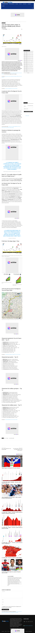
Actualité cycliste (6, 21)
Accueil (2, 21)
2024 (4, 438)
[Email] (10, 31)
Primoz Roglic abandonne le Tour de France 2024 (6, 449)
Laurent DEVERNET (5, 29)
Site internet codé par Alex (29, 625)
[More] (12, 31)
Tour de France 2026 (11, 438)
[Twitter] (31, 0)
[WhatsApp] (8, 31)
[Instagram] (29, 0)
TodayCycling (27, 115)
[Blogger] (24, 621)
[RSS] (30, 0)
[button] (32, 8)
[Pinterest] (6, 31)
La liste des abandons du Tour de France (11, 88)
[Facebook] (28, 0)
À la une (7, 438)
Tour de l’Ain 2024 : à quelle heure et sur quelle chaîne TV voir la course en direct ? (17, 449)
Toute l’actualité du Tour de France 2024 (11, 419)
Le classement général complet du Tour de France (12, 354)
